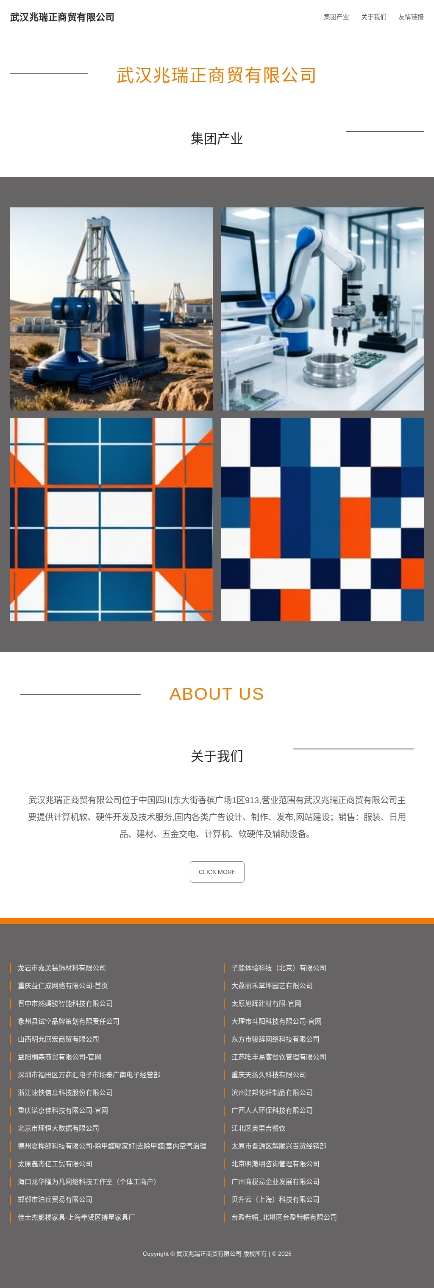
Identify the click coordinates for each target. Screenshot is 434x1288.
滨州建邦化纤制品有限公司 (272, 1092)
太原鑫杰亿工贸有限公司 (55, 1164)
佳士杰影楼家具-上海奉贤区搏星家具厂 (76, 1217)
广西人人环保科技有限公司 (272, 1110)
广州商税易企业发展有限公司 (275, 1181)
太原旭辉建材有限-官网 (266, 1003)
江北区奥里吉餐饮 (258, 1128)
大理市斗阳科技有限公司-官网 (276, 1021)
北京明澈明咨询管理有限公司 (275, 1164)
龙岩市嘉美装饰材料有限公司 (62, 968)
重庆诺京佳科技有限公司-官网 (63, 1110)
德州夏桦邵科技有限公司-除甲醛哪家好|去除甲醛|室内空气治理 (112, 1146)
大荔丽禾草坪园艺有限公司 (272, 985)
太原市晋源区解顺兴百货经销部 (278, 1146)
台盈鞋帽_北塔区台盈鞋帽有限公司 (284, 1217)
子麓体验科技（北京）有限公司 (278, 968)
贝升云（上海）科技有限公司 (275, 1199)
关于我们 (374, 16)
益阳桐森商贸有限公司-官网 (59, 1057)
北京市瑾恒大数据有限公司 (58, 1128)
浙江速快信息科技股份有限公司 (65, 1092)
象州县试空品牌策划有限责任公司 (69, 1021)
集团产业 (336, 16)
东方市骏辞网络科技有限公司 (275, 1039)
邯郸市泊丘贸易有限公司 (55, 1199)
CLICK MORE (217, 872)
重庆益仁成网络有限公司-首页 (63, 985)
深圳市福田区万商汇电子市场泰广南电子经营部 (89, 1074)
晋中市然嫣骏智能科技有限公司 (65, 1003)
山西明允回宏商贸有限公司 (58, 1039)
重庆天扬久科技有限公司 (268, 1074)
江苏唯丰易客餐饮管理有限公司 (278, 1057)
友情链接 (411, 16)
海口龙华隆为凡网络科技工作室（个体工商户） (89, 1181)
